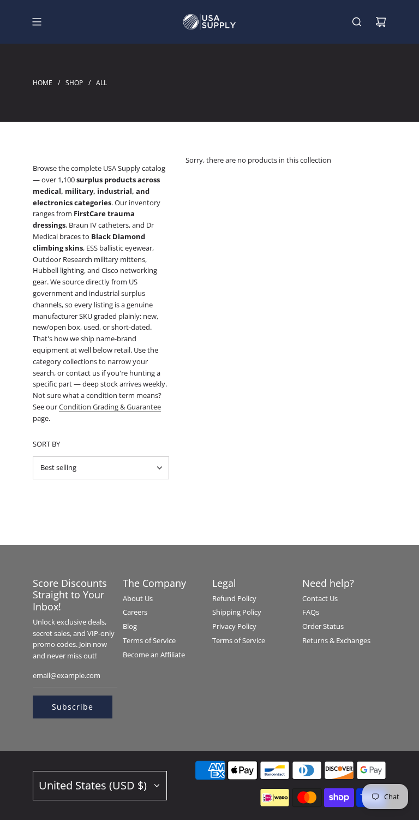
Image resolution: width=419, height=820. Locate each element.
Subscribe (72, 707)
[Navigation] (37, 22)
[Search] (357, 22)
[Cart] (381, 22)
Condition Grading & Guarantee (110, 407)
